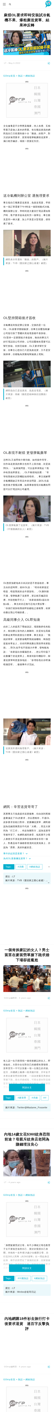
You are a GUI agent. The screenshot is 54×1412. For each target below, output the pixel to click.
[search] (10, 4)
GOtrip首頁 (9, 76)
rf (45, 1098)
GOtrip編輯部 (10, 998)
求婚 (35, 1098)
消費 (21, 867)
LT (5, 63)
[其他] (49, 64)
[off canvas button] (4, 4)
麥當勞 (22, 1098)
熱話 (20, 76)
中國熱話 (24, 1278)
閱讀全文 (27, 1087)
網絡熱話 (30, 76)
